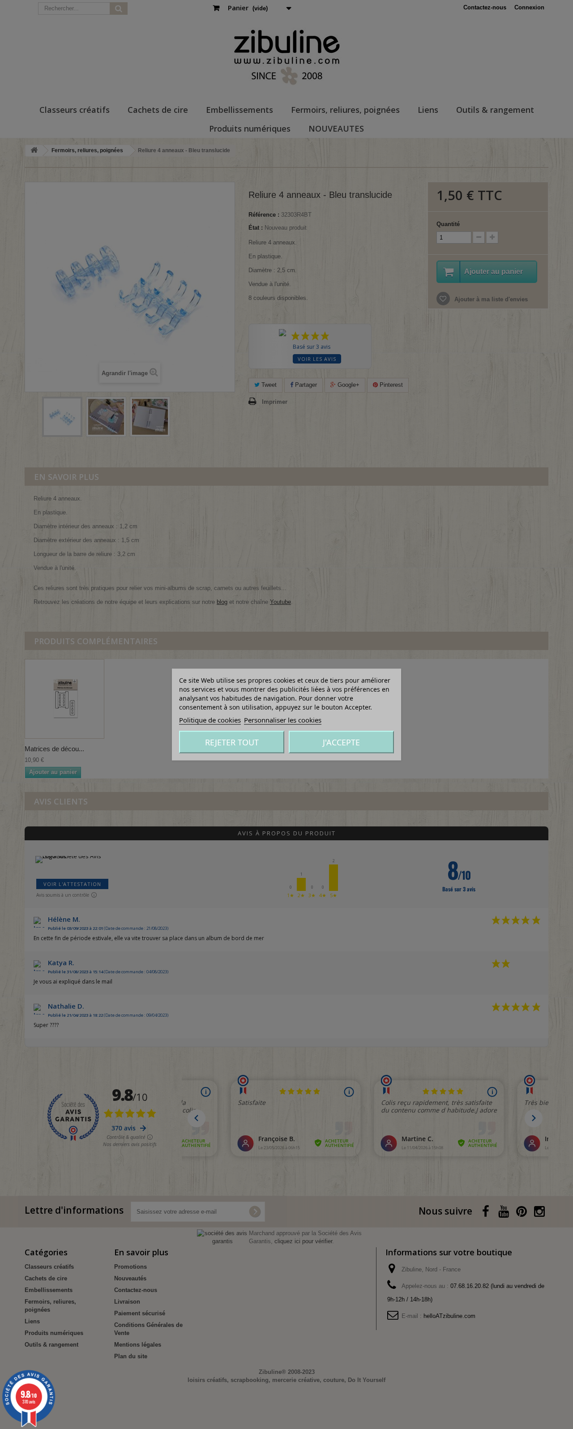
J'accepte (341, 742)
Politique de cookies (210, 719)
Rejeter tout (232, 742)
